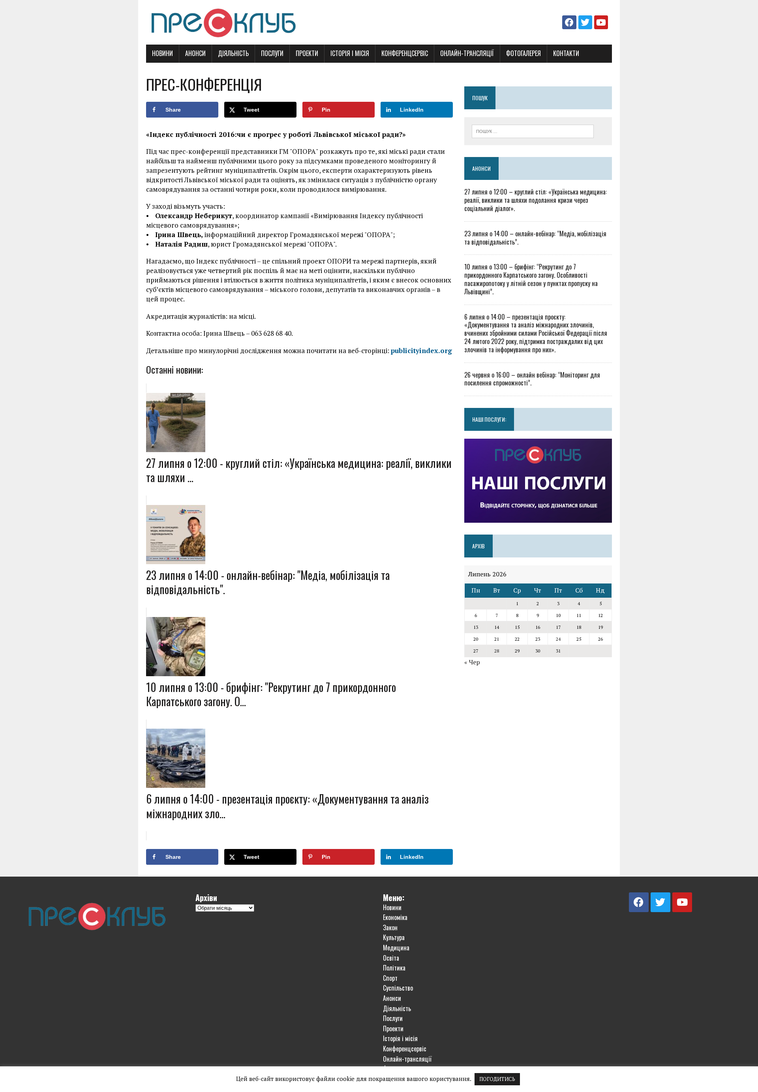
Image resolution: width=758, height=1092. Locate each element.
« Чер (472, 662)
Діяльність (233, 53)
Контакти (566, 53)
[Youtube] (601, 22)
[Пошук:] (533, 130)
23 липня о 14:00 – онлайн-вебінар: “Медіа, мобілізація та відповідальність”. (535, 238)
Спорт (390, 978)
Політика (394, 967)
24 (558, 639)
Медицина (396, 947)
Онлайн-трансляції (467, 53)
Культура (394, 937)
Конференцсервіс (404, 53)
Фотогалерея (523, 53)
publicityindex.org (421, 350)
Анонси (195, 53)
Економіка (395, 917)
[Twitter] (585, 22)
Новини (162, 53)
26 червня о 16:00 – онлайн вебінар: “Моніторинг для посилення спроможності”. (532, 379)
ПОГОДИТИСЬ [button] (497, 1079)
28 (496, 651)
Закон (390, 927)
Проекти (307, 53)
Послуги (272, 53)
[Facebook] (569, 22)
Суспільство (398, 988)
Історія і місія (349, 53)
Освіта (391, 958)
